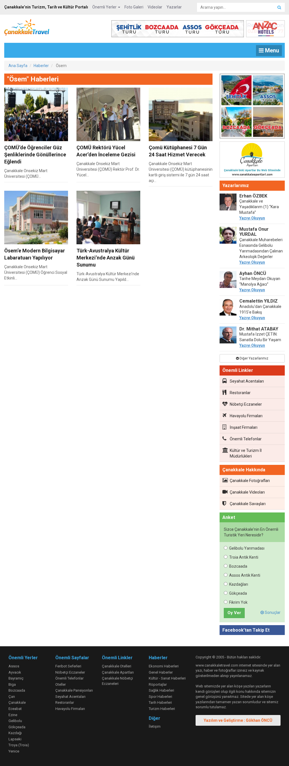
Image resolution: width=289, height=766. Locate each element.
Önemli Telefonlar (246, 439)
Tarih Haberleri (160, 702)
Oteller (60, 684)
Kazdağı (15, 733)
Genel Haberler (161, 672)
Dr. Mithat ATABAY (258, 329)
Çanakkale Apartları (118, 672)
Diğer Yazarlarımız (253, 358)
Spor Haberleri (160, 696)
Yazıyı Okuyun (252, 218)
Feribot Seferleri (68, 666)
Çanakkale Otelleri (116, 666)
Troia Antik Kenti (243, 557)
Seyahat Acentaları (247, 381)
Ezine (12, 715)
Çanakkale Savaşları (248, 503)
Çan (11, 696)
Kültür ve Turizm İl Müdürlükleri (246, 453)
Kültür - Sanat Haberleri (167, 678)
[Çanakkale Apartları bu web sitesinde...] (252, 160)
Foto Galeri (133, 7)
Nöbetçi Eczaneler (246, 404)
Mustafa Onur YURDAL (254, 232)
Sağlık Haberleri (161, 690)
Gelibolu (15, 721)
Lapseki (14, 739)
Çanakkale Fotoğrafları (250, 480)
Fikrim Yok (238, 602)
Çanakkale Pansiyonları (74, 690)
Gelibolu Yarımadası (246, 548)
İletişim (155, 726)
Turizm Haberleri (162, 709)
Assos (13, 666)
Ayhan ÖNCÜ (252, 273)
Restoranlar (240, 392)
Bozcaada (238, 566)
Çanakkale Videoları (247, 492)
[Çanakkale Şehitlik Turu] (252, 107)
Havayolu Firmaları (246, 416)
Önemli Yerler (104, 7)
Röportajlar (158, 684)
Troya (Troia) (18, 745)
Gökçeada (238, 593)
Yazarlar (174, 7)
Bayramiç (15, 678)
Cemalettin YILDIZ (258, 301)
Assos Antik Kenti (244, 575)
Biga (12, 684)
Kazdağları (238, 584)
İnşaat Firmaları (243, 427)
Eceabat (15, 709)
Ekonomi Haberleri (164, 666)
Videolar (155, 7)
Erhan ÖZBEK (253, 196)
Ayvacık (14, 672)
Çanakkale (17, 702)
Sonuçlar (272, 612)
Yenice (13, 751)
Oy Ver (234, 612)
